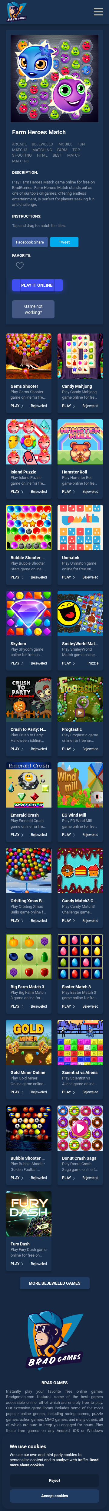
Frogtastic (72, 729)
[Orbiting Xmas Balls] (28, 870)
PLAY (15, 406)
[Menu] (98, 12)
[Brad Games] (13, 12)
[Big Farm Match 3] (28, 956)
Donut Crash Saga (79, 1158)
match (73, 155)
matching (42, 150)
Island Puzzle (23, 472)
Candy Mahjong (77, 386)
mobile (65, 144)
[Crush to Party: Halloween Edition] (28, 699)
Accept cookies (54, 1495)
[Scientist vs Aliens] (80, 1042)
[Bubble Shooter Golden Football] (28, 1128)
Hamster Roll (74, 472)
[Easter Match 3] (80, 956)
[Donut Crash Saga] (80, 1128)
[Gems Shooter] (28, 356)
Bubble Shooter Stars (31, 557)
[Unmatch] (80, 527)
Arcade (19, 144)
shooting (22, 155)
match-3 (20, 161)
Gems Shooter (24, 386)
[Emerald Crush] (28, 785)
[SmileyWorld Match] (80, 613)
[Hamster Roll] (80, 441)
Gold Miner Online (28, 1072)
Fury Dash (20, 1244)
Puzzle (93, 663)
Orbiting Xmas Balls (30, 900)
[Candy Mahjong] (80, 356)
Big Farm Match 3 (27, 986)
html (42, 155)
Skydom (18, 643)
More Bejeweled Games (55, 1283)
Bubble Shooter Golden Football (41, 1158)
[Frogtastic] (80, 699)
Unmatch (70, 557)
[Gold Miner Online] (28, 1042)
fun (81, 144)
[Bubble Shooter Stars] (28, 527)
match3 (19, 150)
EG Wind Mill (74, 815)
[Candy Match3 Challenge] (80, 870)
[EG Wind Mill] (80, 785)
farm (62, 150)
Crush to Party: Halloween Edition (43, 729)
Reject (54, 1480)
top (76, 150)
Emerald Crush (25, 815)
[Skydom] (28, 613)
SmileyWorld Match (81, 643)
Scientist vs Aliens (79, 1072)
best (57, 155)
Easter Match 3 (76, 986)
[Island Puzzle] (28, 441)
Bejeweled (42, 144)
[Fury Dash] (28, 1213)
